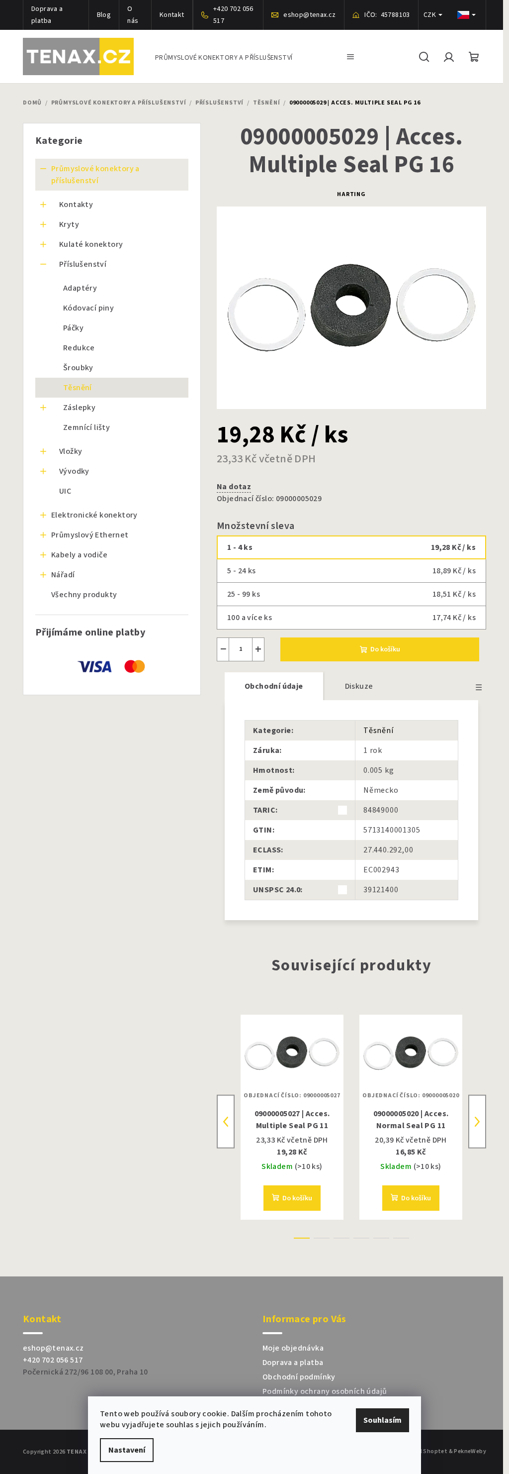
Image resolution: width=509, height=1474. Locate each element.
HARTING (351, 194)
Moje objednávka (293, 1348)
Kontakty (76, 204)
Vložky (70, 451)
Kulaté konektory (91, 244)
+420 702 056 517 (53, 1360)
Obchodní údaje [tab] (274, 686)
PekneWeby (470, 1452)
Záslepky (79, 407)
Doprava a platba (47, 15)
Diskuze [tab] (359, 686)
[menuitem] (223, 56)
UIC (65, 491)
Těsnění (77, 387)
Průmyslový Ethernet (90, 534)
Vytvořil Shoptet (423, 1452)
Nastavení (126, 1450)
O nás (132, 15)
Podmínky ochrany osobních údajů (324, 1391)
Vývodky (74, 471)
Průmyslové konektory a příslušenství (95, 174)
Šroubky (78, 367)
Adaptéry (80, 288)
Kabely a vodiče (79, 554)
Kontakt (172, 15)
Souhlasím (382, 1420)
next (477, 1122)
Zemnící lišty (86, 427)
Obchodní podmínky (299, 1376)
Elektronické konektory (94, 515)
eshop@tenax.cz (53, 1348)
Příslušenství (82, 264)
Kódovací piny (88, 308)
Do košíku (385, 649)
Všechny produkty (84, 594)
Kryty (69, 224)
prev (226, 1122)
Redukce (79, 347)
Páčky (73, 327)
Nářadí (63, 574)
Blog (104, 15)
